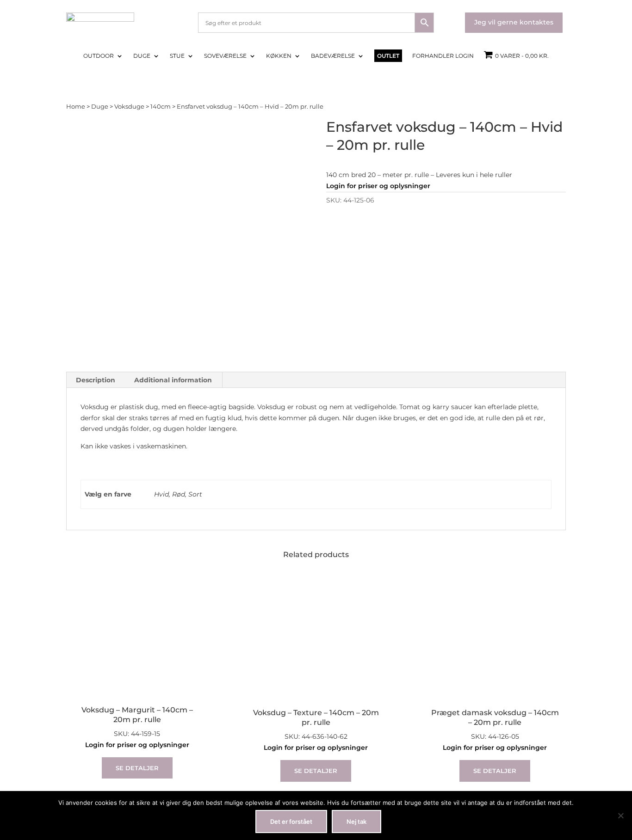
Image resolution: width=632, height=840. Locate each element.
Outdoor (98, 56)
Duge (141, 56)
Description (95, 380)
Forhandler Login (443, 56)
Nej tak (356, 821)
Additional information (173, 380)
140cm (160, 106)
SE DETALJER (137, 768)
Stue (177, 56)
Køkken (278, 56)
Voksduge (129, 106)
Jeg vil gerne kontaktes (513, 22)
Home (75, 106)
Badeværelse (333, 56)
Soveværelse (225, 56)
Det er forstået (291, 821)
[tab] (96, 380)
